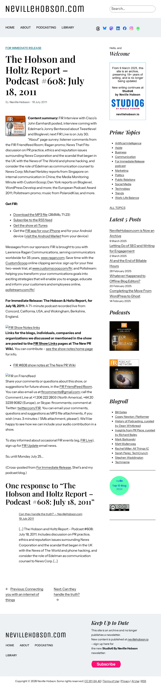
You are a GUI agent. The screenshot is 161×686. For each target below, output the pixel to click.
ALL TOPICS (117, 208)
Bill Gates (121, 412)
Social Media (123, 184)
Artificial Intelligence (128, 143)
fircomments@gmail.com (60, 392)
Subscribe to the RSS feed (32, 220)
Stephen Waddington (129, 457)
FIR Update (30, 446)
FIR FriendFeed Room (75, 387)
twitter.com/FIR (29, 408)
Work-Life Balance (127, 197)
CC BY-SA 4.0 (93, 681)
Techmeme (122, 462)
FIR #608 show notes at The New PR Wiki (44, 365)
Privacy (125, 681)
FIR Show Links (45, 343)
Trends (119, 193)
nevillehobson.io (138, 639)
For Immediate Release (23, 48)
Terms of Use (111, 681)
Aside (118, 148)
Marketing (121, 170)
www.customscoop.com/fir (52, 268)
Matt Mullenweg (125, 444)
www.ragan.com (52, 258)
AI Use (135, 681)
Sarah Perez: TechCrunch (131, 453)
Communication (125, 157)
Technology (122, 188)
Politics (119, 175)
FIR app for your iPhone (42, 231)
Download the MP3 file (30, 215)
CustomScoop (16, 263)
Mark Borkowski (125, 439)
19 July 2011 (26, 518)
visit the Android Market (43, 236)
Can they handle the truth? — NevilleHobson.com (50, 514)
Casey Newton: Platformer (132, 416)
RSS (143, 681)
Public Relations (125, 179)
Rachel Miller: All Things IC (132, 448)
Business (120, 152)
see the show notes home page (69, 349)
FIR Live (86, 440)
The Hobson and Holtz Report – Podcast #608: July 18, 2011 (44, 75)
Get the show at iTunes (30, 225)
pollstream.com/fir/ (19, 290)
